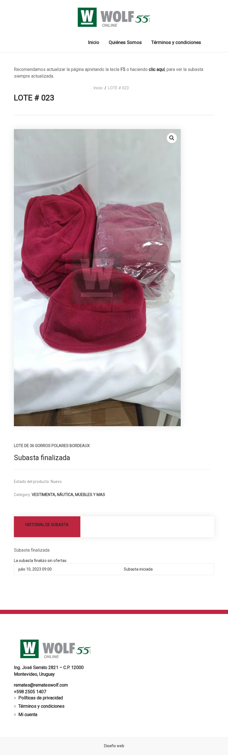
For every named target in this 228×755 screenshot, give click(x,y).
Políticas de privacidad (40, 697)
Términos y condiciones (41, 706)
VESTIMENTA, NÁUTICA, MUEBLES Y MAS (68, 494)
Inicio (98, 88)
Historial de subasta (47, 524)
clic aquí (157, 69)
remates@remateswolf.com (41, 685)
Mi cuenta (27, 714)
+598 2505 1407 (30, 691)
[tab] (47, 526)
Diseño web (114, 746)
